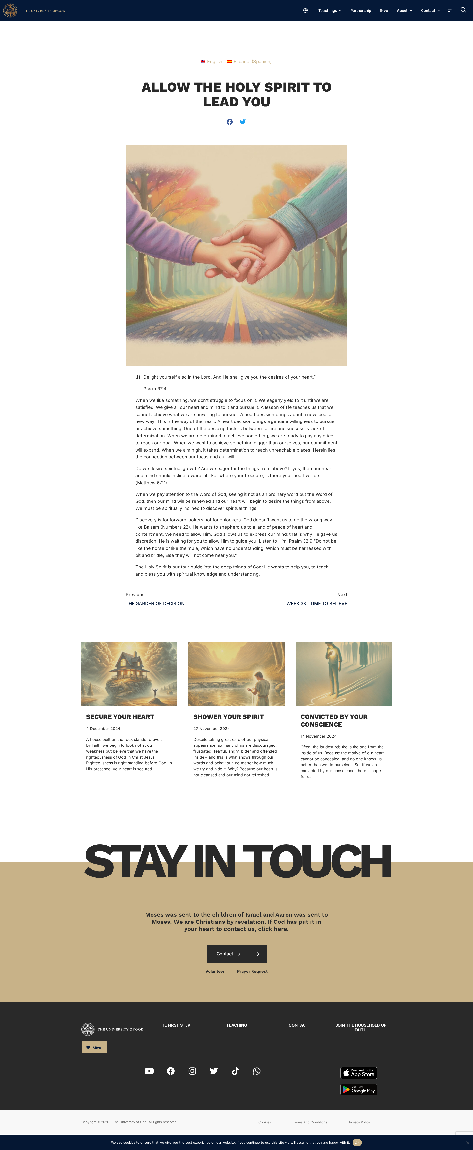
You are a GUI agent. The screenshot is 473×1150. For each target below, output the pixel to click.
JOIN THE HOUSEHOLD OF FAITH (361, 1027)
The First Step (174, 1025)
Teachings (327, 10)
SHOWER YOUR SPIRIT (228, 716)
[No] (467, 1142)
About (402, 10)
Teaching (236, 1025)
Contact (428, 10)
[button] (230, 122)
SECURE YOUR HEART (120, 716)
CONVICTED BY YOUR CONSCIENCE (334, 720)
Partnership (360, 10)
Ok (357, 1143)
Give (384, 10)
